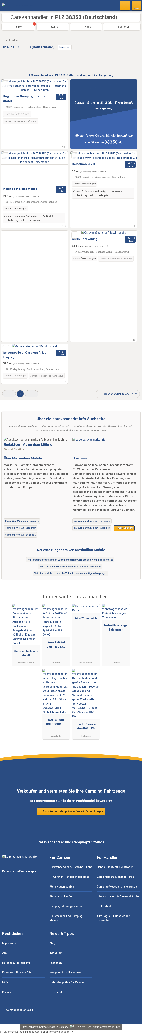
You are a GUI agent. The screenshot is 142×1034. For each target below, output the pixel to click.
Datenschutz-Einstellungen (19, 871)
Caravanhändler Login (20, 1010)
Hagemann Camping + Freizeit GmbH (25, 98)
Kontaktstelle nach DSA (17, 972)
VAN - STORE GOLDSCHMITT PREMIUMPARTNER (56, 722)
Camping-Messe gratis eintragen (117, 886)
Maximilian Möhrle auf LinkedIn (22, 521)
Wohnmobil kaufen (61, 896)
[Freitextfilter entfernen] (125, 5)
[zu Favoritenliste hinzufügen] (5, 83)
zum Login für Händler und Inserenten (113, 918)
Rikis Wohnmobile (86, 618)
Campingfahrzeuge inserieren (115, 876)
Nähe (87, 26)
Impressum (9, 943)
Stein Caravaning (84, 239)
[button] (9, 393)
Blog (52, 943)
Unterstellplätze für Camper (67, 982)
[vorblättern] (58, 85)
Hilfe (5, 982)
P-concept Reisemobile (20, 189)
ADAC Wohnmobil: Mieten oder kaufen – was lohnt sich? (70, 566)
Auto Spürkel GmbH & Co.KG (56, 644)
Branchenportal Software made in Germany (44, 1026)
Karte (54, 26)
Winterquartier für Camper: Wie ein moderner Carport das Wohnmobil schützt (70, 559)
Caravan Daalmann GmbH (26, 653)
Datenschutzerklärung (16, 962)
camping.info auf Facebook (20, 534)
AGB (5, 953)
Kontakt (105, 906)
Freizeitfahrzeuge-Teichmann (116, 627)
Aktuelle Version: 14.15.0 (106, 1026)
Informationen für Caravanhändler (118, 896)
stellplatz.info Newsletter (66, 972)
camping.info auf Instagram (20, 527)
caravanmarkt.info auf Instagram (92, 521)
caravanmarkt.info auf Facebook (92, 527)
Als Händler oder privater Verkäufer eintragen (72, 811)
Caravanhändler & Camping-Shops (71, 867)
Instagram (56, 953)
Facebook (56, 962)
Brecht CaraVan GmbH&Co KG (86, 726)
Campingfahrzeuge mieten (66, 906)
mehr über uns (125, 527)
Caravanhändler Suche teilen (119, 394)
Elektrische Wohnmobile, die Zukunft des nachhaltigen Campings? (70, 573)
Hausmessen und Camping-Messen (67, 918)
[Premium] (134, 600)
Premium (7, 992)
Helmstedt (64, 47)
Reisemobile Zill (83, 164)
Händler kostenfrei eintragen (115, 867)
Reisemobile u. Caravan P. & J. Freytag (25, 355)
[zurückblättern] (10, 85)
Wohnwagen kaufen (62, 886)
